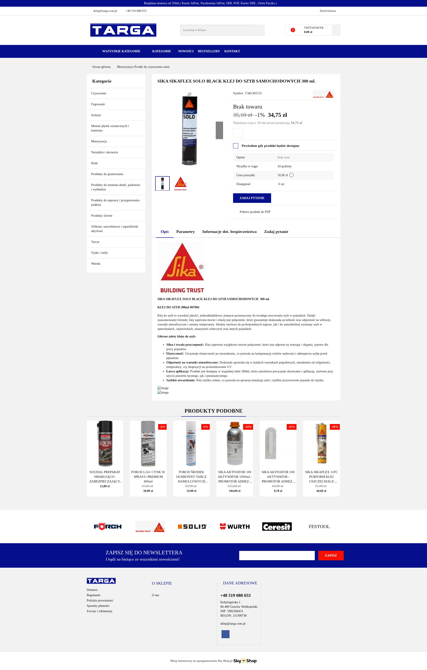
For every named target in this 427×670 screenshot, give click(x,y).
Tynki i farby (100, 252)
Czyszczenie (99, 93)
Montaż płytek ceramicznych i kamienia (110, 128)
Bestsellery (209, 51)
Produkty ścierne (102, 215)
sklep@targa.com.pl (105, 10)
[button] (162, 583)
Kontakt (232, 51)
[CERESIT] (277, 526)
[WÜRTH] (235, 526)
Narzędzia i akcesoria (105, 152)
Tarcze (95, 242)
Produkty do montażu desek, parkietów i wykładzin (115, 187)
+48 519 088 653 (136, 10)
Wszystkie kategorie (120, 51)
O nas (155, 595)
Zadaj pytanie (252, 198)
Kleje (95, 163)
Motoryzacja (99, 141)
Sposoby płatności (98, 605)
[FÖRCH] (108, 526)
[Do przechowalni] (238, 133)
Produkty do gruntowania (107, 174)
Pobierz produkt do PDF (255, 212)
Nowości (185, 51)
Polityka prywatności (100, 600)
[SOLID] (192, 526)
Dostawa (92, 589)
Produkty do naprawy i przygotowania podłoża (115, 202)
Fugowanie (98, 104)
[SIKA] (323, 93)
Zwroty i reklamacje (99, 611)
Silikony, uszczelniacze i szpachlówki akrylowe (114, 229)
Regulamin (93, 595)
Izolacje (96, 115)
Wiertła (96, 263)
